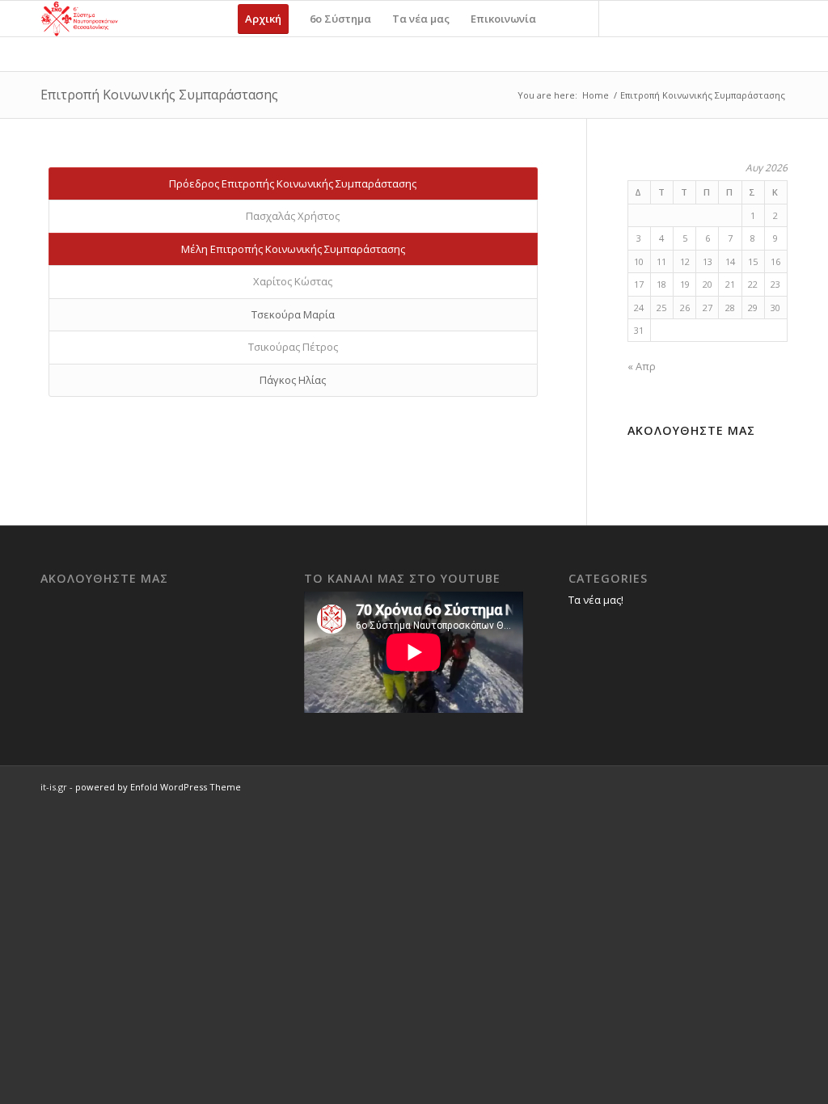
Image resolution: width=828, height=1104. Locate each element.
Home (595, 95)
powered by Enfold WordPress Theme (158, 787)
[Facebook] (624, 18)
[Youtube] (648, 18)
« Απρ (641, 366)
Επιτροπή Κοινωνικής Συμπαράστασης (159, 94)
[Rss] (673, 18)
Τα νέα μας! (595, 599)
